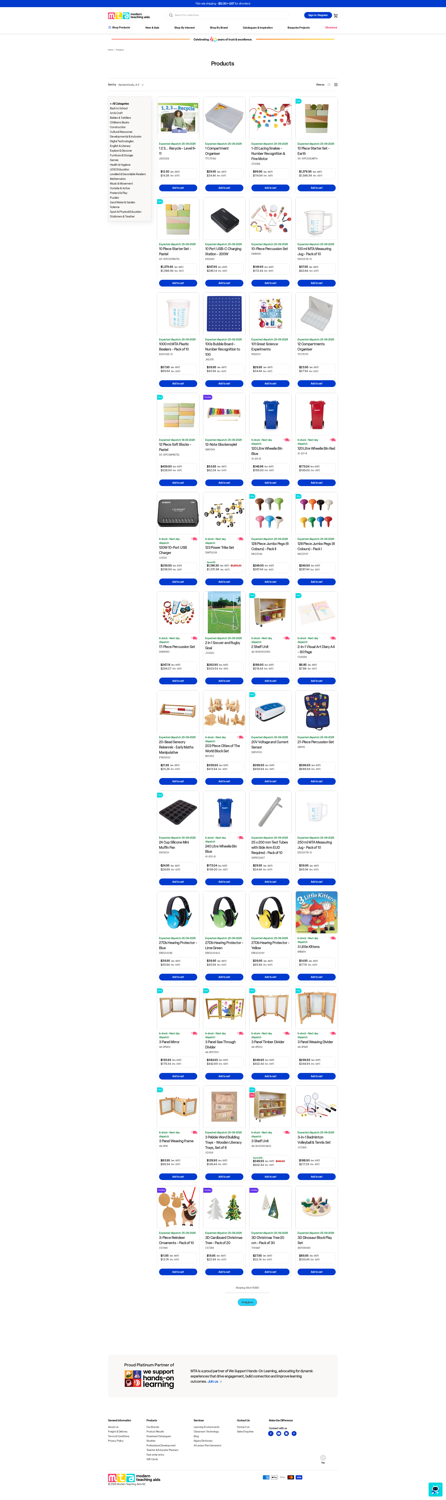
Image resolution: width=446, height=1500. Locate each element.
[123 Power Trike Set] (224, 513)
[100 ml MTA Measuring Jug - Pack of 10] (317, 218)
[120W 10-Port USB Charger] (178, 513)
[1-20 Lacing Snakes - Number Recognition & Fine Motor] (270, 118)
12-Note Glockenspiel (221, 444)
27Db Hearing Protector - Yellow (270, 945)
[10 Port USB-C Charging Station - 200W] (224, 218)
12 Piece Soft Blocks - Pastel (175, 447)
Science (115, 207)
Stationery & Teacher (122, 216)
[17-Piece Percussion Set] (178, 612)
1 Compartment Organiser (217, 151)
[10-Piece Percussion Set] (270, 218)
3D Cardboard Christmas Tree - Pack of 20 (224, 1240)
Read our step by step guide (236, 3)
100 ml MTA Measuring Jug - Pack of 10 (314, 251)
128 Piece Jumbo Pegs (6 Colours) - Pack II (270, 546)
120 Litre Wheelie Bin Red (316, 448)
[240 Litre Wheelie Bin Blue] (224, 812)
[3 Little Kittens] (317, 912)
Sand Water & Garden (122, 202)
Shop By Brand (219, 27)
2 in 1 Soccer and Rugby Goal (222, 645)
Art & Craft (116, 113)
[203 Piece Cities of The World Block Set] (224, 711)
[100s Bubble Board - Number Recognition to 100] (224, 314)
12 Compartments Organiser (311, 346)
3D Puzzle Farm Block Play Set (175, 1439)
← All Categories (119, 103)
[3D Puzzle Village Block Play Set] (224, 1407)
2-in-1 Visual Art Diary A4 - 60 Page (316, 649)
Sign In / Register (318, 15)
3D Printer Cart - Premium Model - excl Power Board (314, 1338)
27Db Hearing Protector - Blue (178, 945)
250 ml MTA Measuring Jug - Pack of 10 (315, 845)
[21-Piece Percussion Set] (317, 711)
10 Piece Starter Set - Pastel (175, 251)
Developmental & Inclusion (125, 136)
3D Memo (212, 1333)
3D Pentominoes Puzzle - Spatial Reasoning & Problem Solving (270, 1342)
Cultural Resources (121, 132)
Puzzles (114, 197)
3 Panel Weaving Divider (315, 1042)
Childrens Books (119, 122)
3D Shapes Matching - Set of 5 (268, 1439)
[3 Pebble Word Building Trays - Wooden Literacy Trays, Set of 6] (224, 1107)
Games (114, 160)
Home (110, 50)
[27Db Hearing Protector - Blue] (178, 912)
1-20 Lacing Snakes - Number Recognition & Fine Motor (268, 153)
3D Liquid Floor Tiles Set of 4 (177, 1335)
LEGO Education (119, 169)
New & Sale (152, 27)
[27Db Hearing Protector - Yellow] (270, 912)
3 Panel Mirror (169, 1042)
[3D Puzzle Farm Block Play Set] (178, 1407)
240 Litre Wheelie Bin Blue (221, 849)
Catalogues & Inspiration (258, 27)
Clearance (331, 27)
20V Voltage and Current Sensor (270, 744)
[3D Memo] (224, 1302)
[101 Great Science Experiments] (270, 314)
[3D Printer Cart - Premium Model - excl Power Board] (317, 1302)
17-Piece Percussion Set (177, 647)
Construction (118, 127)
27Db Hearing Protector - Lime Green (224, 945)
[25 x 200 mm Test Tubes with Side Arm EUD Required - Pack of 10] (270, 812)
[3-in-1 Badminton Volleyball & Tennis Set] (317, 1107)
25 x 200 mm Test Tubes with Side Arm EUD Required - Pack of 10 (269, 847)
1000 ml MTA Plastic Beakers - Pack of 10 (174, 346)
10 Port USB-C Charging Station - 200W (223, 251)
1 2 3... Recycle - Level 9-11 (177, 151)
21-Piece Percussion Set (316, 742)
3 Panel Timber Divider (267, 1042)
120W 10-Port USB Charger (173, 550)
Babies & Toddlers (120, 117)
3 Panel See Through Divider (220, 1044)
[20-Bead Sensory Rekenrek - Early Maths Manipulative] (178, 711)
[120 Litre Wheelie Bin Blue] (270, 414)
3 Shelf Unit (260, 1141)
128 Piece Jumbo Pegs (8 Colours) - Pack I (316, 546)
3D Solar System (310, 1437)
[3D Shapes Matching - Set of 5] (270, 1407)
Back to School (119, 108)
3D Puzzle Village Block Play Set (222, 1439)
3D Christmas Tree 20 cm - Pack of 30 (267, 1240)
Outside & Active (120, 188)
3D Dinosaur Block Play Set (315, 1240)
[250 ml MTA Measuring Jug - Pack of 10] (317, 812)
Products (120, 50)
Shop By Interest (184, 27)
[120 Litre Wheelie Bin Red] (317, 414)
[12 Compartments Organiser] (317, 314)
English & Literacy (120, 146)
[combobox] (227, 15)
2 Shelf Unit (260, 647)
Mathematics (118, 179)
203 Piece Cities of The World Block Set (222, 748)
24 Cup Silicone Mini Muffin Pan (174, 845)
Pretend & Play (118, 193)
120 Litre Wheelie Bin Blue (266, 451)
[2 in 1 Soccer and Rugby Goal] (224, 612)
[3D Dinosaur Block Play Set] (317, 1207)
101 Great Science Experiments (264, 346)
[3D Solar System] (317, 1407)
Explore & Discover (121, 150)
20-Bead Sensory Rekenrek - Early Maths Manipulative (176, 747)
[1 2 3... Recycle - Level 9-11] (178, 118)
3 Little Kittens (309, 947)
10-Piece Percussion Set (269, 249)
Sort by (112, 84)
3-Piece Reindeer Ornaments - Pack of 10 (176, 1240)
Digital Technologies (122, 141)
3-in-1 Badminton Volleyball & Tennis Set (314, 1139)
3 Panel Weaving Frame (176, 1141)
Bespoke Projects (299, 27)
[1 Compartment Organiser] (224, 118)
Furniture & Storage (121, 155)
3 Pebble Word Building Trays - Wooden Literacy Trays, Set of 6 (223, 1142)
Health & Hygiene (120, 164)
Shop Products (121, 27)
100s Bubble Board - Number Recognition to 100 (222, 349)
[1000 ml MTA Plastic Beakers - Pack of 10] (178, 314)
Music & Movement (121, 183)
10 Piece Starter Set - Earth (314, 151)
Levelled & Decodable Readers (128, 174)
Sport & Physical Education (125, 211)
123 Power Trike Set (219, 547)
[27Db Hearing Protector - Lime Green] (224, 912)
